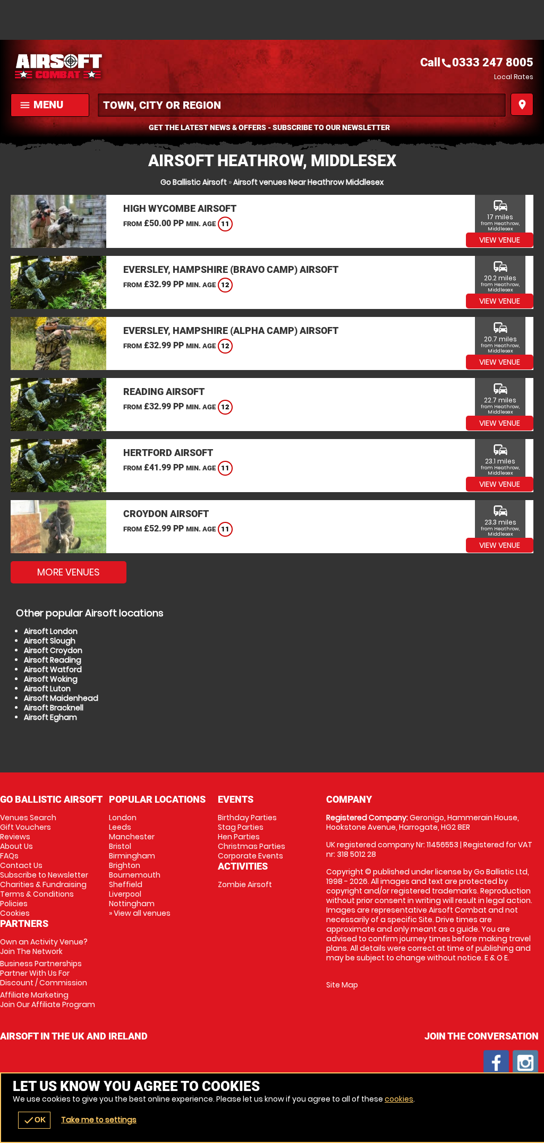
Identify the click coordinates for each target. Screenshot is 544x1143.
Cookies (15, 913)
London (123, 817)
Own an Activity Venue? (44, 946)
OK (34, 1120)
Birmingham (132, 855)
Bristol (120, 846)
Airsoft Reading (52, 660)
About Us (16, 846)
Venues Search (28, 817)
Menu (41, 104)
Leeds (120, 827)
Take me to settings (99, 1119)
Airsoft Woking (51, 679)
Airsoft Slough (49, 640)
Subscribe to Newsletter (44, 875)
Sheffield (125, 884)
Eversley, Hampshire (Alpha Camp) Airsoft (230, 330)
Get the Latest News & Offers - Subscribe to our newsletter (269, 127)
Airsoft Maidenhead (61, 698)
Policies (14, 903)
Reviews (15, 836)
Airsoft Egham (50, 717)
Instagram (525, 1063)
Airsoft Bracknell (53, 707)
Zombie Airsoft (245, 884)
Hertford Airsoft (168, 452)
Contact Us (21, 865)
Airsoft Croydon (53, 650)
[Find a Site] (301, 105)
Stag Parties (241, 827)
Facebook (496, 1063)
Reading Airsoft (164, 391)
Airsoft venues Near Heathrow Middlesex (308, 182)
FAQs (9, 855)
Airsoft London (51, 631)
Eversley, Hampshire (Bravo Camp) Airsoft (230, 269)
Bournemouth (134, 875)
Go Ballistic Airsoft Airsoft (141, 66)
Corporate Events (250, 855)
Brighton (124, 865)
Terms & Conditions (37, 894)
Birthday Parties (247, 817)
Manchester (132, 836)
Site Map (342, 984)
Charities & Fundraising (43, 884)
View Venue (499, 240)
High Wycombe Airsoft (179, 208)
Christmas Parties (251, 846)
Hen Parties (239, 836)
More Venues (68, 572)
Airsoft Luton (47, 688)
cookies (399, 1099)
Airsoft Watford (53, 669)
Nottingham (132, 903)
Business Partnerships (43, 973)
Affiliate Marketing (47, 1000)
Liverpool (125, 894)
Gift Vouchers (25, 827)
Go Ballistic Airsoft (193, 182)
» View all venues (140, 913)
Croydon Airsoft (166, 513)
